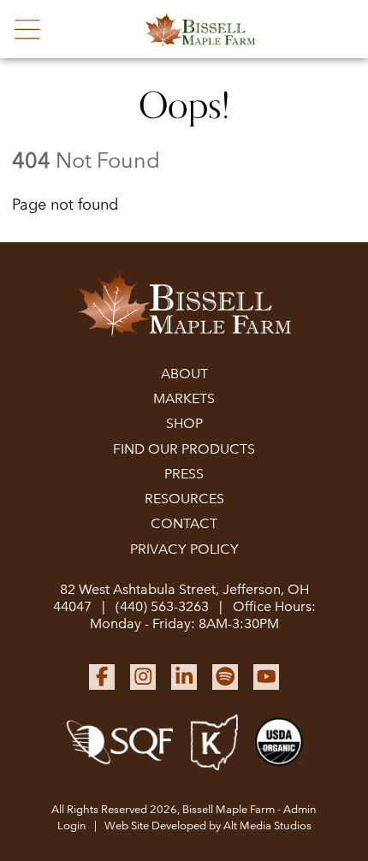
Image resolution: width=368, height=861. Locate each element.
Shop (184, 423)
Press (184, 474)
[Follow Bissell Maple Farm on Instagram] (143, 677)
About (184, 373)
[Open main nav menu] (27, 29)
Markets (184, 398)
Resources (184, 498)
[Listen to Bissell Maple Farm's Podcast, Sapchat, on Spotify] (225, 677)
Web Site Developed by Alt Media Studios (208, 825)
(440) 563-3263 (162, 606)
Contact (184, 523)
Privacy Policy (184, 549)
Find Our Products (184, 449)
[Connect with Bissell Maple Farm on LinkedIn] (184, 677)
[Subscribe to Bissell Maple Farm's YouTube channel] (266, 677)
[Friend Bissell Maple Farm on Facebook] (102, 677)
